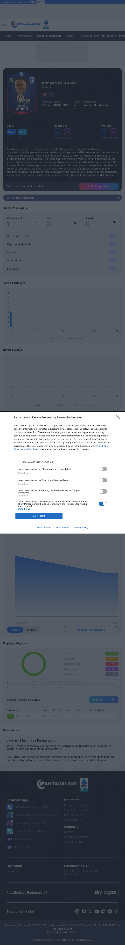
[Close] (119, 418)
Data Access (62, 527)
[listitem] (62, 462)
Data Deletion (44, 527)
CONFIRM (39, 516)
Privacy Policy (81, 527)
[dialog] (62, 472)
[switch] (103, 469)
